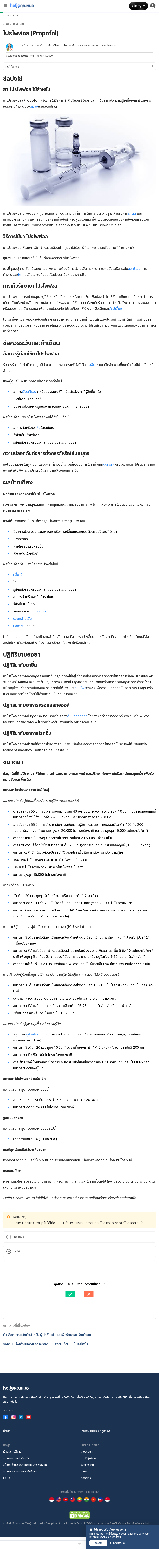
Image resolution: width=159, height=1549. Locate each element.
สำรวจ (7, 1431)
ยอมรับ (98, 1543)
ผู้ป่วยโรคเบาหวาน (38, 1034)
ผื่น (38, 427)
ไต (19, 274)
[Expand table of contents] (79, 66)
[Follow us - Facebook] (5, 1417)
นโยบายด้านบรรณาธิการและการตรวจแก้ (25, 1465)
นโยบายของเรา (117, 1543)
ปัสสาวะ (18, 626)
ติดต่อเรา (86, 1478)
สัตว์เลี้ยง (115, 308)
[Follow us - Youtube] (28, 1417)
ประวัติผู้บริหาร (88, 1458)
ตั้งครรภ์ (109, 464)
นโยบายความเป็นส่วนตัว (16, 1458)
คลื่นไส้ (17, 574)
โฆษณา (84, 1471)
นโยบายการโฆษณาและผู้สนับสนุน (20, 1471)
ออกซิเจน (134, 268)
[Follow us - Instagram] (13, 1417)
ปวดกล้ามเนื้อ (22, 618)
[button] (16, 24)
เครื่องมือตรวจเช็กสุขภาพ (95, 1431)
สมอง (34, 106)
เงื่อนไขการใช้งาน (12, 1452)
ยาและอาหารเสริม (11, 15)
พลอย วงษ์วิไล (21, 56)
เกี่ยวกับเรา (87, 1452)
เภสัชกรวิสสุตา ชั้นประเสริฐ (61, 45)
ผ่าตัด (132, 213)
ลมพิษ (91, 364)
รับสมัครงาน (87, 1465)
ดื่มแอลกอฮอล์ (77, 716)
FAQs (6, 1478)
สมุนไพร (80, 688)
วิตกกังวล (39, 611)
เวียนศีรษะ (29, 391)
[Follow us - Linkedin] (21, 1417)
